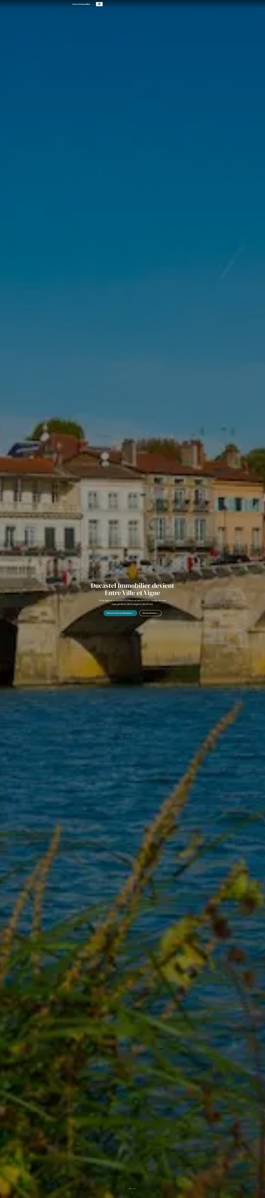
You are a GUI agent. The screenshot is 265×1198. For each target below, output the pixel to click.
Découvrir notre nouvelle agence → (120, 613)
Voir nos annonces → (150, 613)
